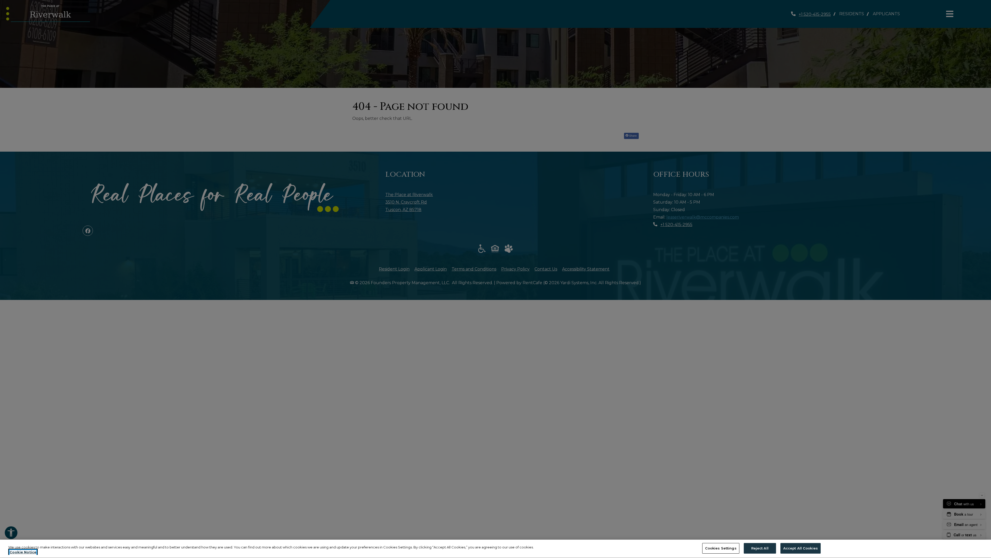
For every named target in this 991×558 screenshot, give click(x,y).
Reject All (760, 548)
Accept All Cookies (800, 548)
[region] (495, 549)
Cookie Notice (23, 552)
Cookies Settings (721, 548)
